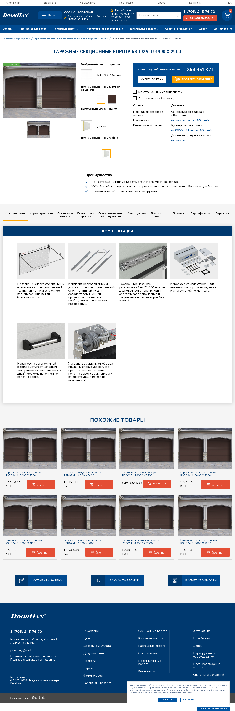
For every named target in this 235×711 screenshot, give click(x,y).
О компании (13, 3)
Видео (161, 3)
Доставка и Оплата (97, 646)
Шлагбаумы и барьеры (144, 28)
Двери (203, 28)
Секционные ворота (152, 631)
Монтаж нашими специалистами (161, 92)
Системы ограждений (178, 28)
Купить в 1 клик (152, 79)
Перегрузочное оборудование (104, 28)
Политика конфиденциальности (33, 656)
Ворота (7, 28)
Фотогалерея (93, 675)
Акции (228, 3)
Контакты (195, 3)
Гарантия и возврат (97, 683)
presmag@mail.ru (22, 650)
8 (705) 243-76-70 (199, 11)
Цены (87, 638)
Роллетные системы (66, 28)
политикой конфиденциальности (148, 690)
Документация (93, 653)
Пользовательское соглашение (32, 659)
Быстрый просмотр (30, 448)
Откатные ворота (150, 653)
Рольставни (146, 671)
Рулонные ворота (150, 638)
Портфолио (126, 3)
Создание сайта (20, 698)
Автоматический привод (156, 98)
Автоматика (201, 631)
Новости (89, 661)
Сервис (88, 668)
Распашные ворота (151, 646)
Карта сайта (17, 678)
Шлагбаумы (201, 638)
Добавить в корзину (197, 79)
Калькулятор (87, 3)
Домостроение (223, 28)
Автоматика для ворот (32, 28)
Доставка (50, 3)
